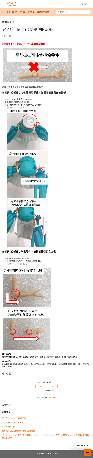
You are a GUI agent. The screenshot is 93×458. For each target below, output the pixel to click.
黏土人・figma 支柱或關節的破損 (15, 418)
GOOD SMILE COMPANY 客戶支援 (13, 12)
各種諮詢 (85, 4)
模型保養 (31, 12)
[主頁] (9, 4)
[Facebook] (3, 374)
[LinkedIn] (10, 374)
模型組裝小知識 (8, 427)
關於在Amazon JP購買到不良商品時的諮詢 (18, 431)
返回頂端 (6, 405)
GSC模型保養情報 (43, 12)
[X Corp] (7, 374)
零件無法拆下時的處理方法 (12, 422)
